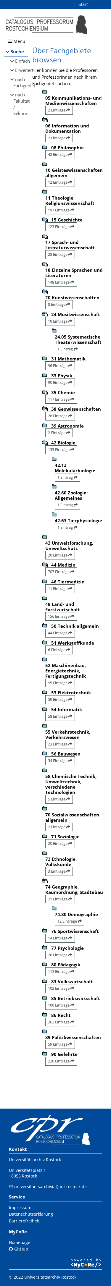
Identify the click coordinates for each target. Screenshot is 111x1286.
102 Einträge (59, 988)
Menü (18, 41)
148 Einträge (59, 282)
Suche (17, 51)
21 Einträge (58, 899)
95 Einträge (58, 682)
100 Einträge (59, 1005)
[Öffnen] (45, 119)
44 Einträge (58, 632)
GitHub (20, 1249)
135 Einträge (59, 449)
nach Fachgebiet (20, 82)
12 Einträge (58, 182)
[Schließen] (45, 313)
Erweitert (21, 70)
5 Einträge (57, 799)
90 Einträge (58, 382)
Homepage (19, 1242)
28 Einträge (58, 254)
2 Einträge (57, 110)
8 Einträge (57, 304)
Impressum (20, 1207)
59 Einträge (58, 699)
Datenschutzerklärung (31, 1214)
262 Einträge (59, 1022)
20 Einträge (58, 555)
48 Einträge (58, 154)
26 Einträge (58, 954)
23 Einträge (58, 744)
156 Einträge (59, 616)
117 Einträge (59, 399)
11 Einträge (58, 588)
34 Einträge (58, 760)
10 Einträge (58, 321)
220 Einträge (59, 1061)
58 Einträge (58, 716)
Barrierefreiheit (24, 1221)
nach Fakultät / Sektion (20, 104)
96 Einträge (58, 365)
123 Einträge (59, 226)
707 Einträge (59, 571)
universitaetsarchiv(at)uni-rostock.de (50, 1186)
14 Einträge (58, 938)
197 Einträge (59, 210)
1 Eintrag (65, 349)
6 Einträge (57, 649)
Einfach (21, 61)
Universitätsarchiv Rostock (35, 1159)
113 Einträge (59, 971)
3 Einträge (57, 871)
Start (83, 4)
